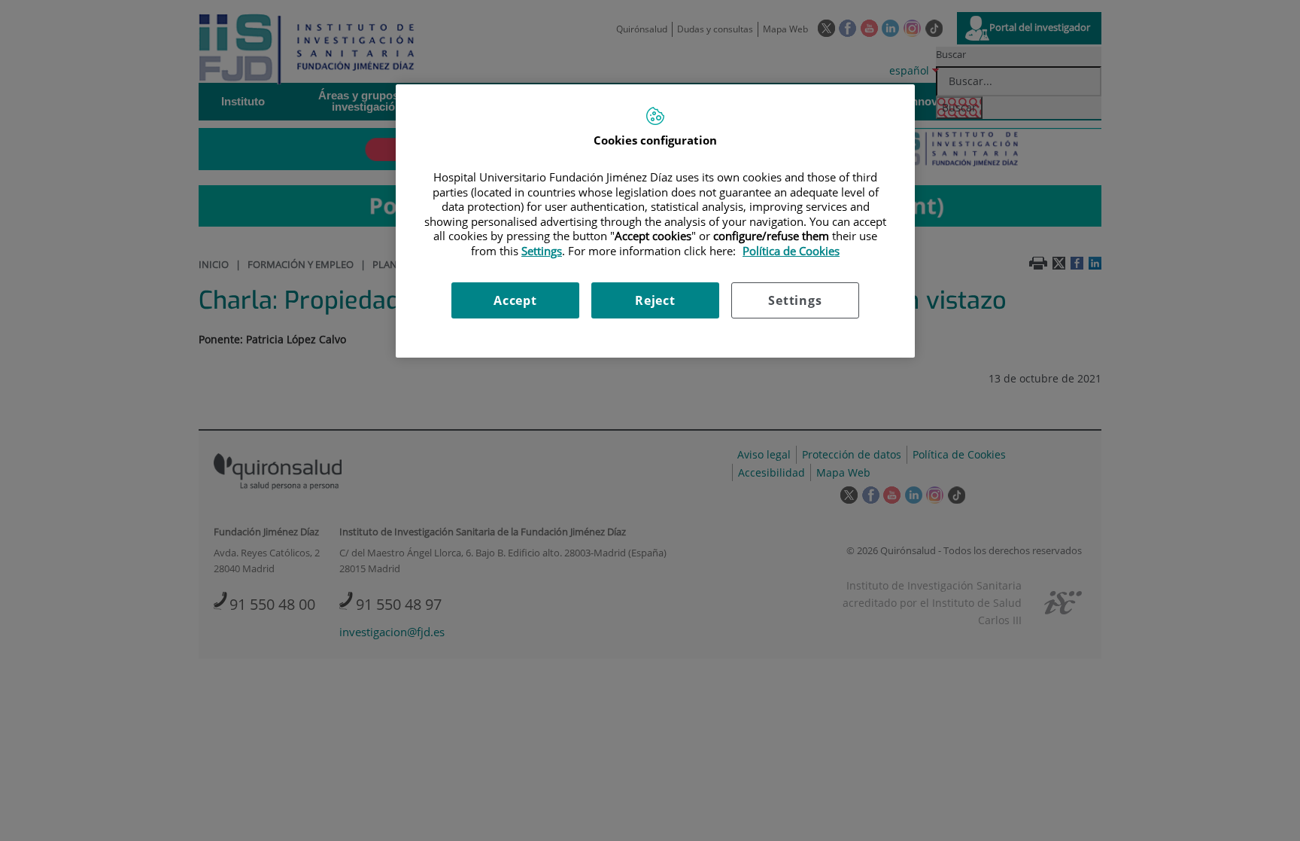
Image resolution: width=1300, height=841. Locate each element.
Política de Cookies (791, 250)
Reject (655, 300)
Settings (795, 300)
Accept (515, 300)
